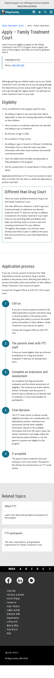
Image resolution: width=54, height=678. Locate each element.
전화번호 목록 (13, 614)
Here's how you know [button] (27, 6)
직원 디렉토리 (13, 606)
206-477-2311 (18, 65)
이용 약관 (11, 591)
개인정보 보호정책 (15, 594)
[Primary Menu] (51, 12)
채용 (9, 633)
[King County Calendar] (34, 12)
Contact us (11, 602)
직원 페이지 (12, 629)
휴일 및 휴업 (12, 625)
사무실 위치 (12, 621)
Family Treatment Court (13, 26)
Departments (13, 618)
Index (12, 568)
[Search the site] (45, 12)
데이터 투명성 (13, 598)
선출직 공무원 (13, 610)
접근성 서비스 (11, 652)
